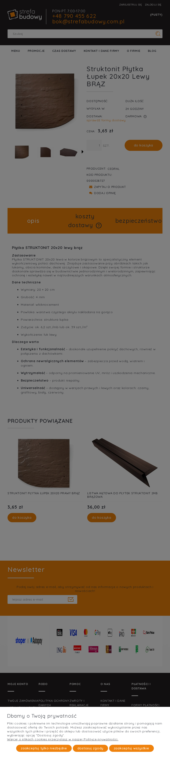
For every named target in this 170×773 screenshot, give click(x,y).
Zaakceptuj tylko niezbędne (44, 748)
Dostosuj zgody (90, 748)
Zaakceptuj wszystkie (131, 748)
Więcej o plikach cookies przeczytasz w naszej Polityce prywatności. (62, 739)
